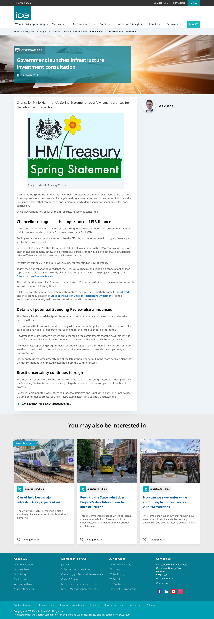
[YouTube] (173, 591)
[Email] (5, 319)
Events (103, 24)
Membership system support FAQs (80, 584)
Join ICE (193, 24)
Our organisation (23, 564)
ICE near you (161, 2)
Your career (59, 24)
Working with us (23, 584)
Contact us (179, 2)
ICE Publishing (116, 574)
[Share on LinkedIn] (5, 304)
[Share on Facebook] (5, 296)
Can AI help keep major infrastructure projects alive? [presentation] (38, 499)
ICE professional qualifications (78, 569)
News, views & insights (128, 24)
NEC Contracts (117, 584)
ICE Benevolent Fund (120, 564)
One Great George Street (122, 589)
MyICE (193, 2)
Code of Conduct (70, 579)
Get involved (174, 24)
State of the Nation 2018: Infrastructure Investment (82, 295)
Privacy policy (46, 605)
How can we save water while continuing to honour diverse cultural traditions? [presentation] (165, 502)
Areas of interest (82, 24)
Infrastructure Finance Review (35, 276)
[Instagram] (180, 591)
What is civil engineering (30, 24)
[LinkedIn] (166, 591)
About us (154, 24)
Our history (20, 574)
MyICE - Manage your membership (80, 589)
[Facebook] (159, 591)
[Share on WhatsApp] (5, 311)
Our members (21, 569)
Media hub (135, 605)
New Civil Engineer (24, 589)
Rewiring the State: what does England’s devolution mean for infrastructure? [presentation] (102, 502)
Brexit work (123, 292)
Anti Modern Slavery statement (107, 605)
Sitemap (151, 605)
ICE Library (115, 569)
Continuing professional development (82, 574)
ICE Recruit (115, 579)
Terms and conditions (72, 605)
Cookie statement (23, 605)
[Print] (5, 326)
